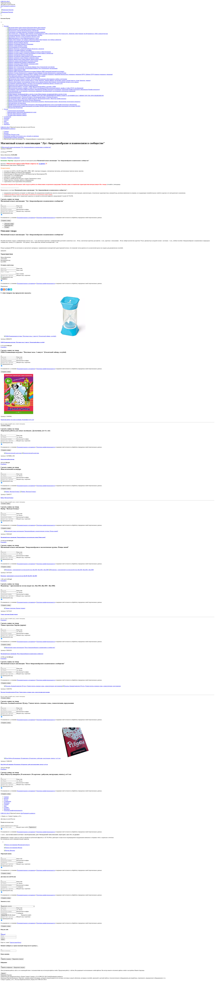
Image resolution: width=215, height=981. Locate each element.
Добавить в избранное (13, 157)
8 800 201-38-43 (5, 1)
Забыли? (3, 934)
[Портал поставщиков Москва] (13, 847)
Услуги (6, 109)
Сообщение (20, 862)
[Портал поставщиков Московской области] (17, 844)
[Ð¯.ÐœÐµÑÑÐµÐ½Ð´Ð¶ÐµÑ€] (11, 289)
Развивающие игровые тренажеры (14, 137)
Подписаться (32, 827)
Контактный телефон (23, 209)
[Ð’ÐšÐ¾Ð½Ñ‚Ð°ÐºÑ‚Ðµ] (2, 289)
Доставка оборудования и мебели (17, 115)
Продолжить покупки (17, 959)
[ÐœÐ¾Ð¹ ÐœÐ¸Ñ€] (9, 289)
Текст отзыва (20, 273)
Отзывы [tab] (7, 227)
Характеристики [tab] (9, 225)
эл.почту (42, 163)
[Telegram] (6, 289)
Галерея (6, 119)
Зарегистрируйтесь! (15, 942)
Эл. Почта (19, 207)
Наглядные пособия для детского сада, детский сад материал (21, 136)
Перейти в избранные (6, 967)
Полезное (6, 118)
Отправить (4, 278)
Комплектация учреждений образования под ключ (21, 112)
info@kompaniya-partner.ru (8, 6)
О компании (7, 116)
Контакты (7, 124)
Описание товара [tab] (9, 223)
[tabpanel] (107, 241)
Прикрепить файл (26, 915)
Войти (2, 939)
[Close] (1, 434)
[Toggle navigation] (1, 15)
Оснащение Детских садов (11, 134)
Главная (6, 131)
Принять (3, 973)
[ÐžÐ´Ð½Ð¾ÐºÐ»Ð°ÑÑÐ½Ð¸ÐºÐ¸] (4, 289)
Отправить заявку (5, 220)
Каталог (6, 26)
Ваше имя (19, 206)
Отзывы (6, 122)
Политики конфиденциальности (45, 217)
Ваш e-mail (20, 270)
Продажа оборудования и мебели (16, 113)
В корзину (4, 157)
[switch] (1, 214)
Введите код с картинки (23, 211)
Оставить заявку (5, 425)
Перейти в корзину (6, 959)
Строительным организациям (15, 110)
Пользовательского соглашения (26, 217)
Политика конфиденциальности (13, 810)
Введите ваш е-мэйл (22, 827)
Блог (5, 121)
